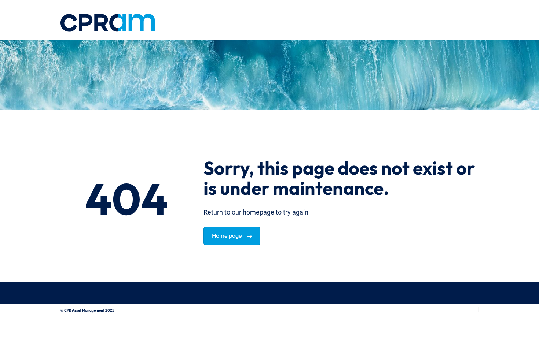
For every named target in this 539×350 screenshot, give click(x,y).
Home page (227, 235)
